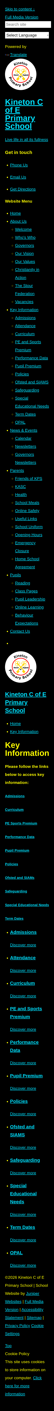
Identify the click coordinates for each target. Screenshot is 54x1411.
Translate (18, 54)
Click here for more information (23, 1386)
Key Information (24, 731)
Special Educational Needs (27, 905)
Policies (11, 864)
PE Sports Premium (21, 823)
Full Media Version (21, 17)
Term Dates (14, 918)
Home (15, 723)
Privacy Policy (17, 1325)
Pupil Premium (17, 850)
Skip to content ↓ (20, 9)
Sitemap (34, 1317)
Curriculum (14, 810)
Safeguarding (16, 891)
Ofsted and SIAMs (19, 878)
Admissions (15, 796)
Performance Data (19, 837)
